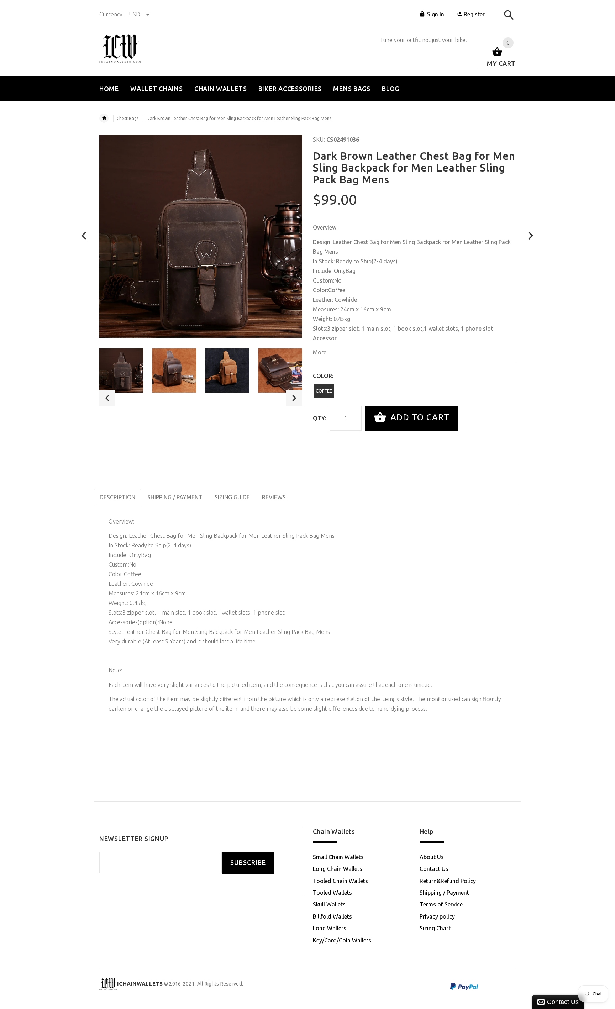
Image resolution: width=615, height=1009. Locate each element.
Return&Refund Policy (448, 881)
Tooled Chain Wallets (340, 881)
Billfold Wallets (332, 916)
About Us (432, 857)
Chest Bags (127, 118)
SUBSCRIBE (248, 862)
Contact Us (434, 869)
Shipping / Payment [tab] (175, 497)
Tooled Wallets (332, 892)
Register (474, 14)
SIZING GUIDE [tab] (232, 497)
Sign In (435, 14)
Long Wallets (329, 928)
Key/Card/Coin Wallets (342, 940)
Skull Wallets (329, 904)
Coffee (324, 390)
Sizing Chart (435, 928)
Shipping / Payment (444, 892)
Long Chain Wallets (337, 869)
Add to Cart (419, 417)
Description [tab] (117, 497)
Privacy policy (437, 916)
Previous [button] (107, 398)
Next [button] (294, 398)
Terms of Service (441, 904)
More (319, 352)
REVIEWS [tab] (274, 497)
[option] (121, 370)
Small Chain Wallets (338, 857)
